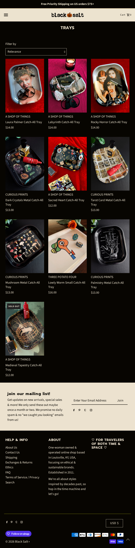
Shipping (11, 457)
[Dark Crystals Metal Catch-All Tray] (24, 164)
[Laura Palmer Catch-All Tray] (24, 85)
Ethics (9, 467)
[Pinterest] (79, 410)
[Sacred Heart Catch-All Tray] (67, 164)
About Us (11, 447)
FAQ (8, 472)
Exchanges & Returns (18, 462)
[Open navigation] (25, 15)
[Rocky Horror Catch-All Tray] (110, 85)
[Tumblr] (85, 410)
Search (9, 482)
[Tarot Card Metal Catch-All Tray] (110, 164)
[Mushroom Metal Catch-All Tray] (24, 246)
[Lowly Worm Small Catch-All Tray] (67, 246)
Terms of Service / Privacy (22, 477)
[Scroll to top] (128, 539)
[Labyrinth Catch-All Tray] (67, 85)
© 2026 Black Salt (17, 541)
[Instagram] (91, 410)
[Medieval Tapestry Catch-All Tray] (24, 329)
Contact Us (12, 452)
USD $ (114, 523)
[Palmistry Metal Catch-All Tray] (110, 246)
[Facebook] (74, 410)
